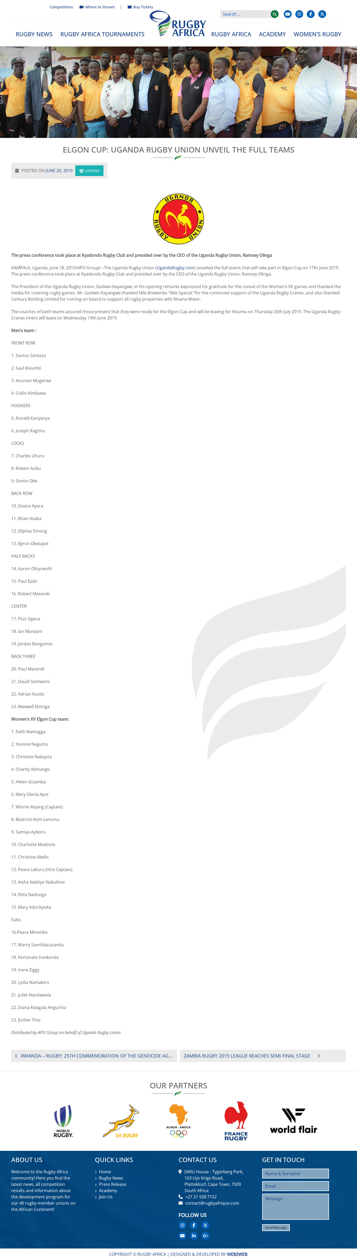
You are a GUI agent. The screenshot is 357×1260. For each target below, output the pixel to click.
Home (105, 1172)
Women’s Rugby (317, 34)
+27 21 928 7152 (201, 1197)
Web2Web (237, 1254)
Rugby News (34, 34)
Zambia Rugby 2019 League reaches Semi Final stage (247, 1056)
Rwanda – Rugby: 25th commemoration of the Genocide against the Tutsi (97, 1056)
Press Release (112, 1184)
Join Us (106, 1197)
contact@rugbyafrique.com (212, 1203)
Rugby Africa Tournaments (102, 34)
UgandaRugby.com (175, 268)
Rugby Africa (231, 34)
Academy (272, 34)
